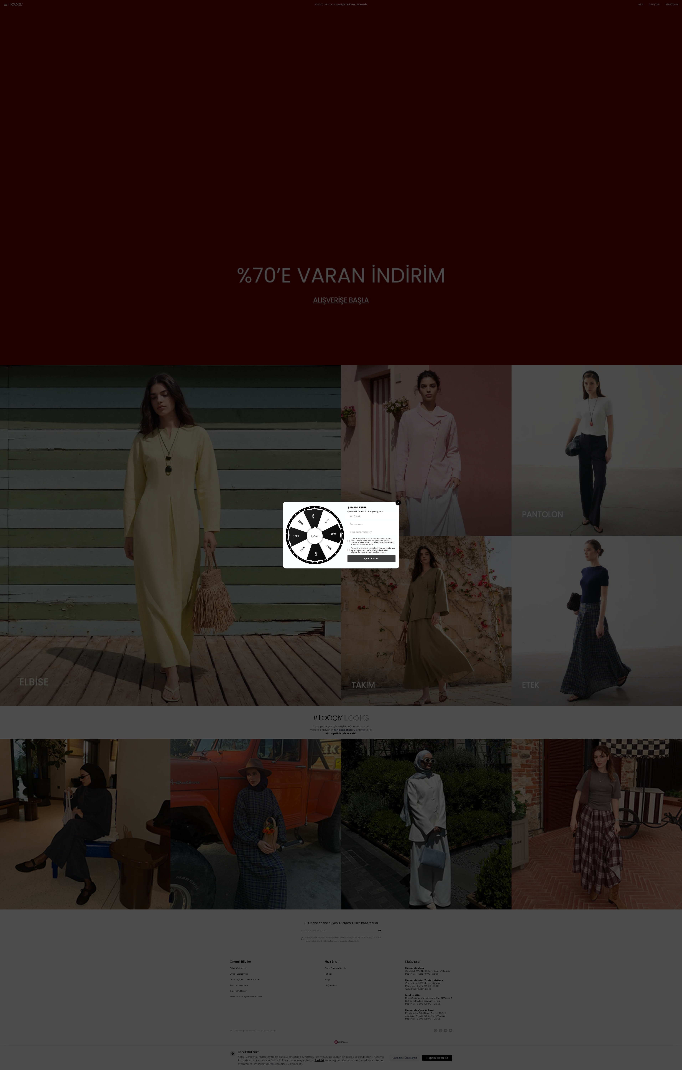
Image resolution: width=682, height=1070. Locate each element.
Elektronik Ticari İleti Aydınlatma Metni (377, 542)
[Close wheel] (398, 502)
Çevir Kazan (371, 558)
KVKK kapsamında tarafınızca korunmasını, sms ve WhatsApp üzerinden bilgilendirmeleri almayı (373, 550)
